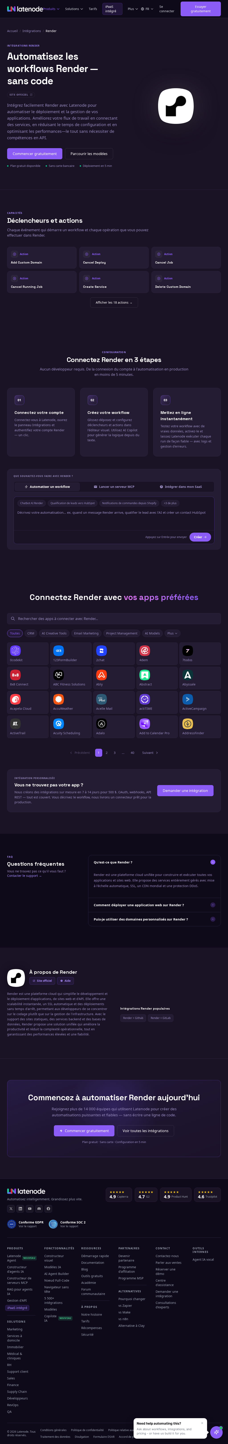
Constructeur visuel (54, 1258)
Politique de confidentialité (87, 1430)
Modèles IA (52, 1267)
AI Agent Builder (56, 1274)
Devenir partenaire (126, 1258)
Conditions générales (53, 1430)
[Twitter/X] (11, 1209)
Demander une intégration (185, 790)
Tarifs (93, 9)
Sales (11, 1378)
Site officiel (44, 981)
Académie (88, 1282)
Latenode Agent (21, 1258)
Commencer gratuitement (35, 153)
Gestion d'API (17, 1300)
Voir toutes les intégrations (146, 1130)
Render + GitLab (161, 1018)
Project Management (121, 633)
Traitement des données (55, 1437)
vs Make (124, 1312)
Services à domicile (14, 1338)
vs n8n (123, 1319)
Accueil (12, 31)
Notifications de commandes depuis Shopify (129, 503)
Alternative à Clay (131, 1325)
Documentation (92, 1262)
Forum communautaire (93, 1291)
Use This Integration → (42, 258)
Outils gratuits (92, 1276)
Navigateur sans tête (56, 1289)
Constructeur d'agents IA (17, 1269)
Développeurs (17, 1398)
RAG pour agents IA (20, 1291)
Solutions (72, 9)
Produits (49, 9)
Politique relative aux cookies (126, 1430)
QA (9, 1411)
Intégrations (31, 31)
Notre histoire (91, 1314)
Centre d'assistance (165, 1282)
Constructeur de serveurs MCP (19, 1280)
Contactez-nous (167, 1256)
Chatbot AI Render (31, 503)
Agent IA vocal (203, 1259)
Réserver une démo (165, 1271)
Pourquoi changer (131, 1299)
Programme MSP (130, 1278)
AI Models (152, 633)
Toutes (15, 633)
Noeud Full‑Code (56, 1280)
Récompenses (91, 1328)
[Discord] (39, 1209)
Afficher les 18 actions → (114, 302)
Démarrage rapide (95, 1256)
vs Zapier (125, 1305)
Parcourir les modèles (89, 153)
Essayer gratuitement (201, 8)
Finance (13, 1385)
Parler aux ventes (168, 1262)
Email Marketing (86, 633)
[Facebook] (48, 1209)
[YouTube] (29, 1209)
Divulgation (82, 1437)
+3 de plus (170, 503)
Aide (68, 981)
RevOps (12, 1405)
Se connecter (166, 8)
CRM (30, 633)
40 (132, 753)
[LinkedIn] (20, 1209)
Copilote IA (57, 1318)
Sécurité (87, 1334)
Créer (198, 537)
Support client (17, 1371)
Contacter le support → (24, 875)
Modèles (50, 1309)
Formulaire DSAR (103, 1437)
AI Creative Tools (54, 633)
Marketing (14, 1329)
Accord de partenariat (132, 1437)
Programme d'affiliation (127, 1269)
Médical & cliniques (14, 1356)
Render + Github (133, 1018)
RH (9, 1365)
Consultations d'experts (166, 1305)
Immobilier (15, 1347)
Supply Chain (17, 1391)
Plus (131, 9)
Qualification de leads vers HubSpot (73, 503)
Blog (84, 1269)
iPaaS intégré (110, 8)
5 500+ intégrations (53, 1300)
